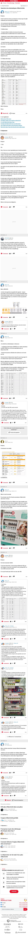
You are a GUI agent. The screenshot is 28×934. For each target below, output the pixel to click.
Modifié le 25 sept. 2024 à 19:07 (10, 138)
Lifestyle (3, 902)
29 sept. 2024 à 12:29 (9, 669)
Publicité (21, 914)
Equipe (11, 914)
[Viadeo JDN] (20, 930)
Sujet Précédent (5, 5)
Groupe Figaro (24, 917)
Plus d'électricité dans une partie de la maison (11, 125)
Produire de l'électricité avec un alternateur (11, 123)
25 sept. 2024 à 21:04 (9, 322)
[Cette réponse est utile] (10, 207)
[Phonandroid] (20, 932)
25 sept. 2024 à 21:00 (9, 286)
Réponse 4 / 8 (4, 333)
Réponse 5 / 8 (4, 438)
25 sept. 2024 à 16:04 (9, 239)
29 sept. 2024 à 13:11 (9, 723)
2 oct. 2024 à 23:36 (8, 745)
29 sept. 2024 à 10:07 (9, 556)
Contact (24, 914)
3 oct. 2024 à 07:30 (13, 12)
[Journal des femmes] (7, 924)
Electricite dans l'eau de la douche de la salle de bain (13, 127)
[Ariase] (7, 932)
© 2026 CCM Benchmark (14, 918)
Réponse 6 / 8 (4, 486)
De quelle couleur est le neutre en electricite (11, 120)
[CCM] (20, 924)
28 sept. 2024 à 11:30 (9, 337)
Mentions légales (18, 917)
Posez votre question (15, 432)
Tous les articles (6, 915)
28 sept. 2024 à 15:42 (9, 442)
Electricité (17, 3)
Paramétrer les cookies (6, 917)
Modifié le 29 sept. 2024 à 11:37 (11, 627)
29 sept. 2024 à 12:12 (9, 644)
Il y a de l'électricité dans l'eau (7, 122)
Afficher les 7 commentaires (14, 736)
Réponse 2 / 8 (4, 235)
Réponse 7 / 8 (4, 552)
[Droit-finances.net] (20, 927)
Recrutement (14, 915)
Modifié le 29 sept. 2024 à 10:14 (10, 491)
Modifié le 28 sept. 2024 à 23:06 (10, 403)
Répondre (9, 800)
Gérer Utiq (12, 917)
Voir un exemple (23, 902)
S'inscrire (14, 891)
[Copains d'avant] (7, 930)
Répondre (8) (5, 113)
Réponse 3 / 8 (4, 281)
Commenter (5, 207)
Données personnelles (21, 915)
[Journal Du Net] (7, 927)
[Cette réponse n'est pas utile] (14, 207)
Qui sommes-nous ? (5, 914)
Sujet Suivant (23, 5)
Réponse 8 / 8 (4, 740)
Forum (4, 3)
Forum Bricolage (10, 3)
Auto (3, 904)
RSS (10, 915)
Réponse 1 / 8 (4, 134)
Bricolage (4, 906)
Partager (13, 113)
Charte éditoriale (16, 914)
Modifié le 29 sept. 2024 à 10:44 (10, 582)
